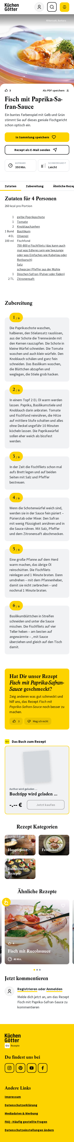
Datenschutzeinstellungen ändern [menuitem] (29, 1130)
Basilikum (23, 231)
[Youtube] (31, 1068)
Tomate (22, 222)
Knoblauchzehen (28, 226)
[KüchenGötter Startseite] (12, 7)
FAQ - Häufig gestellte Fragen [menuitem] (26, 1122)
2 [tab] (37, 970)
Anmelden (54, 989)
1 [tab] (34, 970)
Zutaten (10, 186)
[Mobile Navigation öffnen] (64, 7)
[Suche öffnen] (52, 7)
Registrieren (27, 989)
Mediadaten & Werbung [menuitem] (21, 1113)
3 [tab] (39, 970)
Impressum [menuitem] (13, 1097)
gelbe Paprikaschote (31, 217)
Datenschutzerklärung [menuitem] (21, 1105)
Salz (20, 264)
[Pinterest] (20, 1068)
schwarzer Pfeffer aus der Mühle (38, 269)
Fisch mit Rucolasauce (29, 951)
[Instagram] (9, 1068)
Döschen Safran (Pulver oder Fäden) (41, 274)
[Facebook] (42, 1068)
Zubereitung (35, 186)
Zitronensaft (26, 279)
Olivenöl (22, 236)
